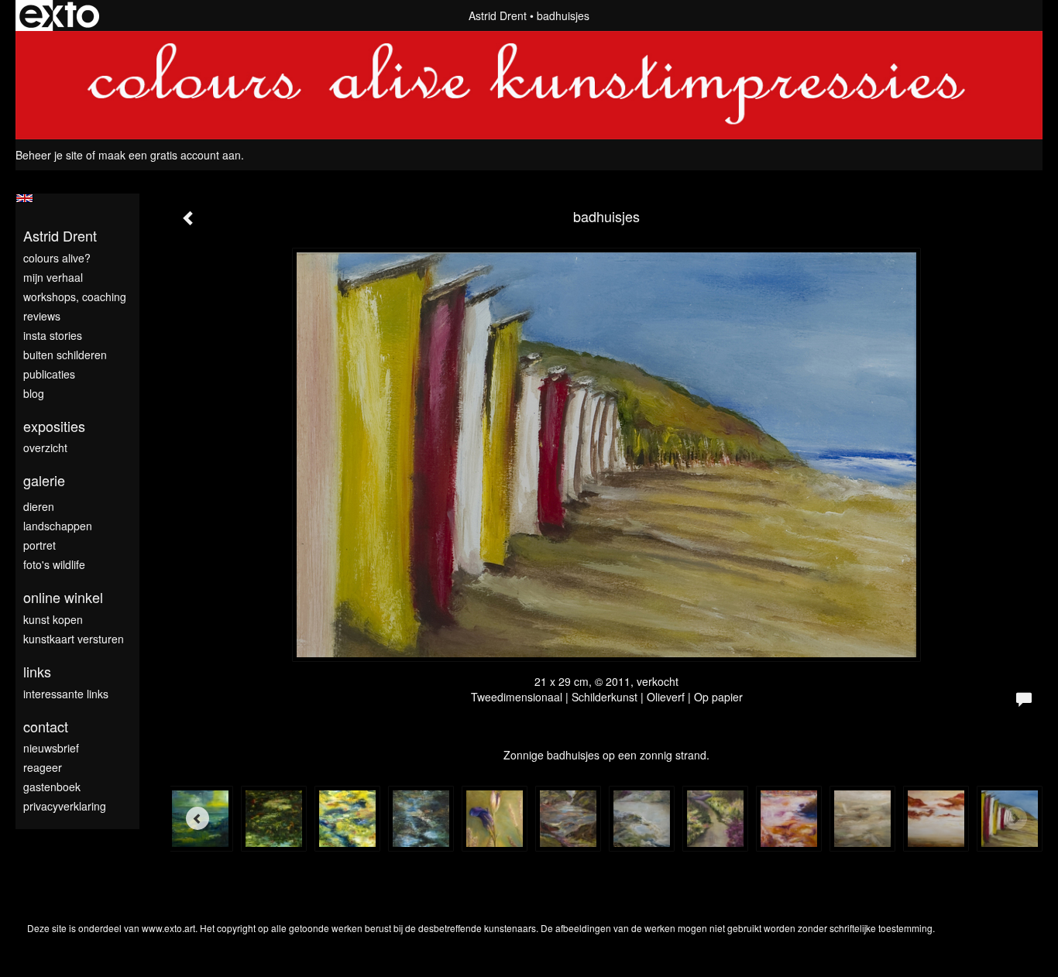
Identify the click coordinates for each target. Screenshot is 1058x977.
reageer (42, 767)
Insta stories (52, 335)
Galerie (44, 480)
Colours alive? (57, 258)
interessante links (65, 693)
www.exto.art (168, 927)
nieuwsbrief (51, 748)
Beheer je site (49, 155)
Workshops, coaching (74, 296)
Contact (45, 726)
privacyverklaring (64, 806)
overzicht (45, 447)
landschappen (57, 525)
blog (33, 393)
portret (39, 545)
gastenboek (52, 786)
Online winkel (63, 597)
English (24, 198)
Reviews (41, 316)
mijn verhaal (53, 277)
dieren (38, 506)
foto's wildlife (54, 564)
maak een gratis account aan (169, 155)
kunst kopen (53, 619)
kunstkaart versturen (73, 638)
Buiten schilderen (65, 354)
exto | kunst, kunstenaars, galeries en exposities (59, 15)
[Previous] (197, 818)
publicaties (49, 374)
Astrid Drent (498, 15)
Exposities (54, 426)
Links (37, 671)
